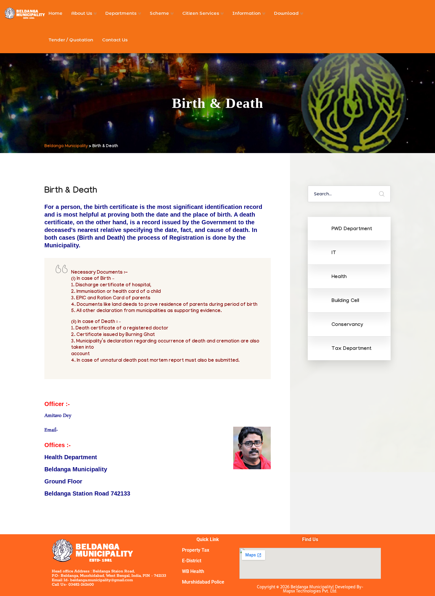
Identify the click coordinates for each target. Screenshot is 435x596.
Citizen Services (200, 13)
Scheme (159, 13)
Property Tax (195, 550)
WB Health (193, 571)
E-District (191, 560)
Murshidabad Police (203, 582)
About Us (81, 13)
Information (246, 13)
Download (286, 13)
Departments (120, 13)
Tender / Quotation (71, 40)
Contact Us (115, 40)
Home (55, 13)
